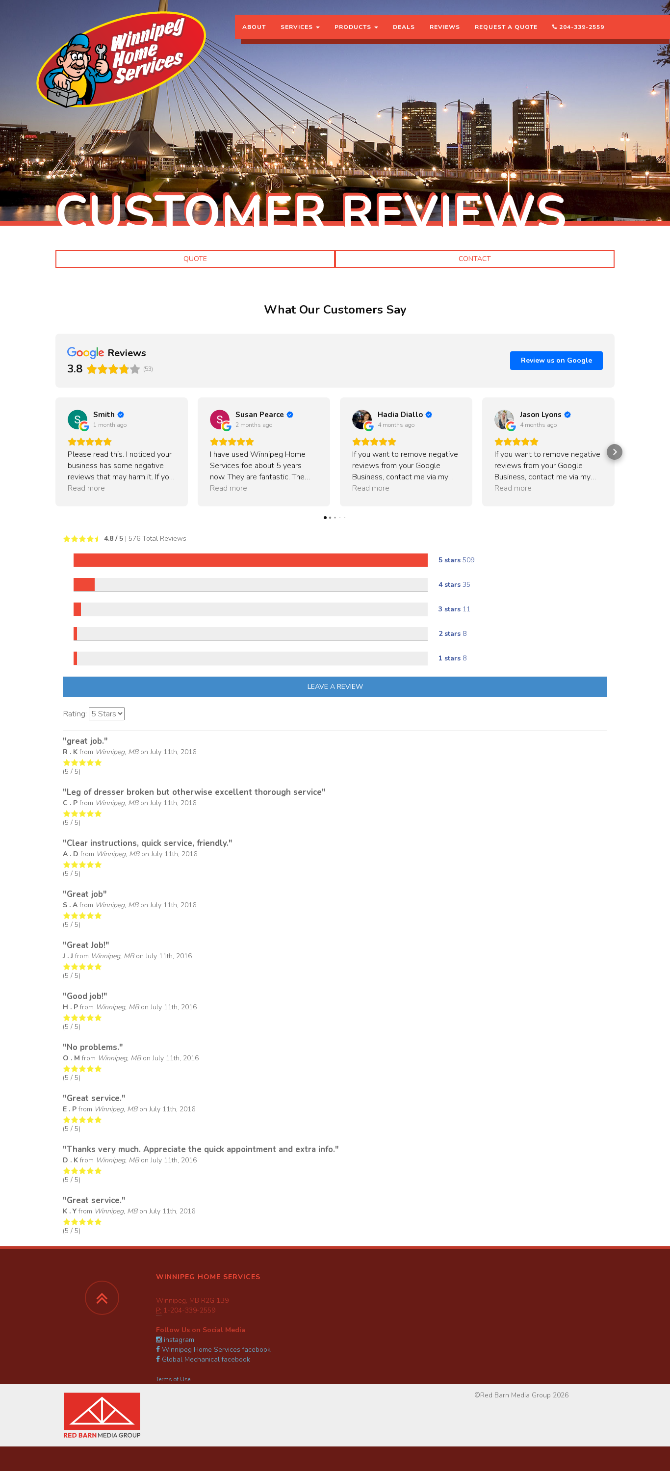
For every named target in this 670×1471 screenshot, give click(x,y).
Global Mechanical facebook (205, 1359)
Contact (475, 258)
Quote (195, 258)
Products (354, 27)
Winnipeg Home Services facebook (215, 1349)
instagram (178, 1339)
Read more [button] (86, 488)
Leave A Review (335, 686)
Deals (404, 27)
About (254, 27)
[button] (55, 452)
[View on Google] (77, 419)
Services (298, 27)
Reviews (445, 27)
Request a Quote (506, 27)
